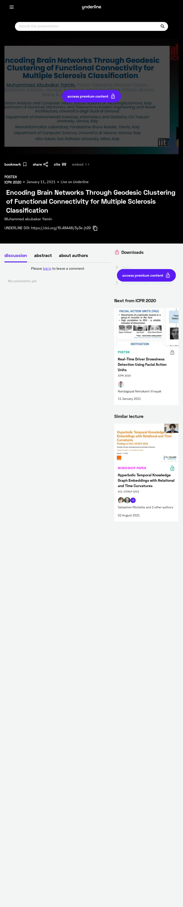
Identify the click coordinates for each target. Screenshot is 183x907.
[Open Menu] (11, 7)
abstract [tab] (43, 255)
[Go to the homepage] (91, 7)
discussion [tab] (15, 255)
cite (57, 164)
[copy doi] (97, 228)
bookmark (12, 164)
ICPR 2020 (145, 300)
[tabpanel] (57, 275)
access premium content (87, 96)
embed (77, 164)
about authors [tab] (73, 255)
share (37, 164)
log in (47, 269)
